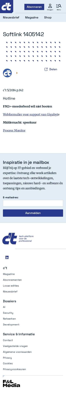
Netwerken (9, 318)
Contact (8, 340)
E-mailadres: (10, 197)
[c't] (6, 6)
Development (11, 324)
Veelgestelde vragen (15, 346)
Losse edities (11, 285)
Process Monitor (14, 130)
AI (4, 307)
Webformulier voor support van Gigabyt (30, 114)
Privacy (7, 357)
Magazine (9, 274)
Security (8, 312)
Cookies (8, 363)
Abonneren (34, 7)
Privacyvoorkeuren (14, 369)
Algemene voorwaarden (17, 352)
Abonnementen (12, 279)
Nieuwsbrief (10, 291)
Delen (53, 69)
